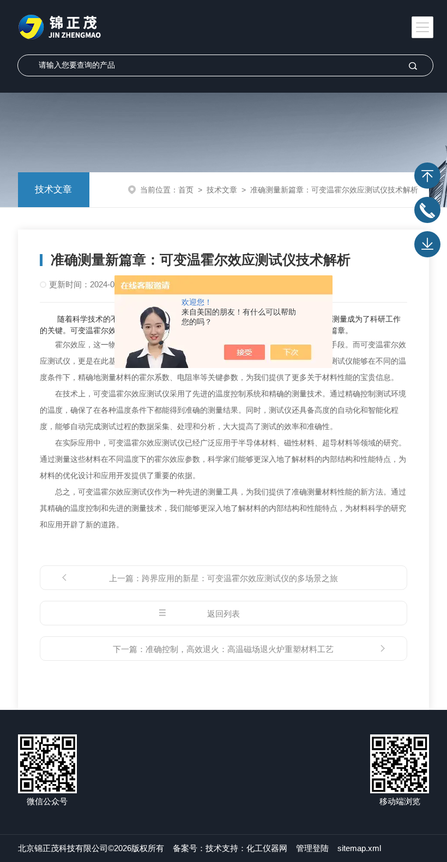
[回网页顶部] (427, 175)
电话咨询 (427, 210)
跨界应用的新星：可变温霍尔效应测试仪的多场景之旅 (240, 578)
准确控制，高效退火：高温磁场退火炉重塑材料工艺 (240, 649)
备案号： (189, 848)
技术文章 (53, 189)
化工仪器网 (266, 848)
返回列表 (223, 613)
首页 (186, 189)
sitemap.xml (359, 848)
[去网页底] (427, 244)
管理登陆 (312, 848)
